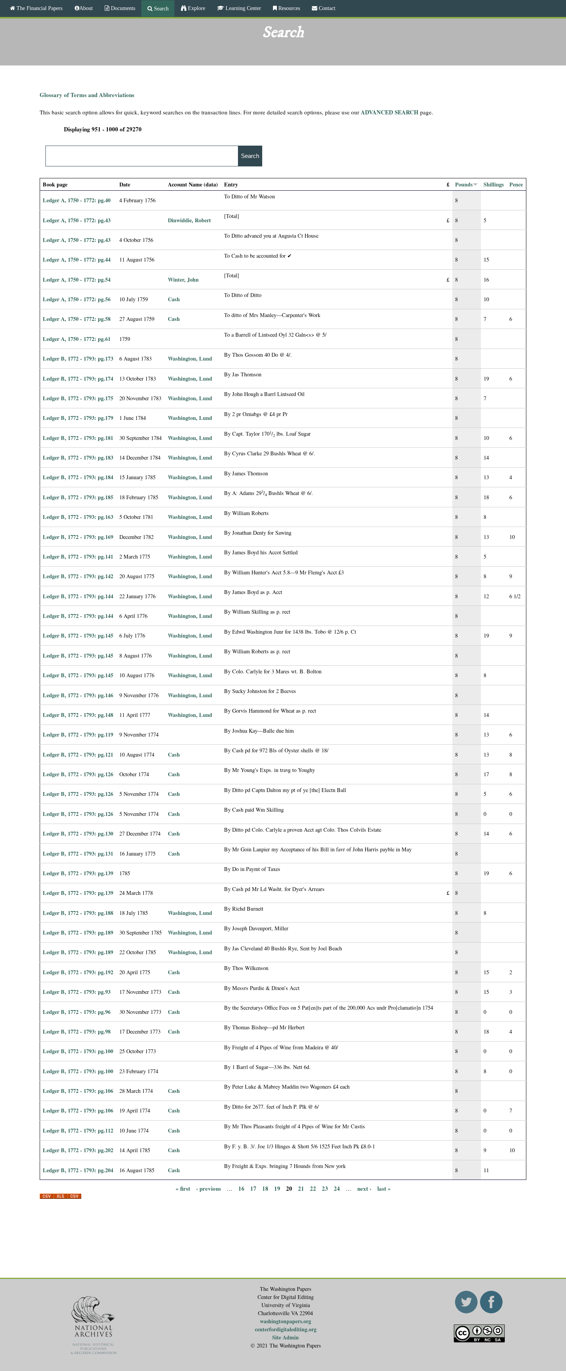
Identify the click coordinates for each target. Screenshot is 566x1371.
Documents (122, 8)
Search (160, 8)
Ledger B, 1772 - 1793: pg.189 (78, 932)
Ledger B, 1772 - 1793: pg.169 (78, 537)
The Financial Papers (38, 8)
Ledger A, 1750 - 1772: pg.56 (77, 299)
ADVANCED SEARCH (390, 112)
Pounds (464, 184)
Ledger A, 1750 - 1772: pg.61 (77, 339)
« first (183, 1188)
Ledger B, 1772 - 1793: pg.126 (78, 774)
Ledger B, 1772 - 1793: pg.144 (78, 596)
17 (253, 1188)
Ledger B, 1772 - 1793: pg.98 (77, 1031)
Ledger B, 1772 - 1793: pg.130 (78, 833)
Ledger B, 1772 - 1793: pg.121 (78, 754)
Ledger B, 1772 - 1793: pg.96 (77, 1012)
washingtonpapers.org (285, 1321)
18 (265, 1188)
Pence (516, 184)
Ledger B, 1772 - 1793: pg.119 (78, 734)
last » (384, 1188)
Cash (174, 299)
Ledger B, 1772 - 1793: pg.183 (78, 457)
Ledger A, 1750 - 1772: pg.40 (77, 200)
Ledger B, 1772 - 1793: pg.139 (78, 873)
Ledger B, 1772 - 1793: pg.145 (78, 635)
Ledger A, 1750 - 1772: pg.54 (77, 279)
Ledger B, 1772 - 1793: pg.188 (78, 913)
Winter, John (183, 279)
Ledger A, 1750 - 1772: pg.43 (77, 220)
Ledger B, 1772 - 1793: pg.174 (78, 378)
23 (325, 1188)
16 (241, 1188)
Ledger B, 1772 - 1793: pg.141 (78, 556)
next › (364, 1188)
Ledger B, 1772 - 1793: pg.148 (78, 715)
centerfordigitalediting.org (285, 1329)
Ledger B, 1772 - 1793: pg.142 (78, 576)
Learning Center (242, 8)
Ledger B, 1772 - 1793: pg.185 (78, 497)
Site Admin (285, 1337)
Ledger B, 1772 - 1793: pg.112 (78, 1130)
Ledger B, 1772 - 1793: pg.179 (78, 418)
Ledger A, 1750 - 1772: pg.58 (77, 319)
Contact (326, 8)
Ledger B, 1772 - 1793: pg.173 (78, 358)
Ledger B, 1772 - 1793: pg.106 (78, 1091)
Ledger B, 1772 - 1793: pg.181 (78, 438)
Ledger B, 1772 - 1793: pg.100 (78, 1051)
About (86, 8)
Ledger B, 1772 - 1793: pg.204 (78, 1170)
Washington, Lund (190, 358)
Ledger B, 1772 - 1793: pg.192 (78, 972)
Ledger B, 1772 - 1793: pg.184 (78, 477)
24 (337, 1188)
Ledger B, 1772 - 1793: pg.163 (78, 517)
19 (277, 1188)
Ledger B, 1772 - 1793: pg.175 (78, 398)
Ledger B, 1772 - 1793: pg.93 (77, 992)
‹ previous (208, 1188)
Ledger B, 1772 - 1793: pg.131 (78, 853)
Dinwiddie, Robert (189, 220)
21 (301, 1188)
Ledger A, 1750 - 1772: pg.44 (77, 259)
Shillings (494, 184)
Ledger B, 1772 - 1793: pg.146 (78, 695)
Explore (195, 8)
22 (313, 1188)
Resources (288, 8)
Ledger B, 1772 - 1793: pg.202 (78, 1150)
